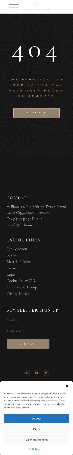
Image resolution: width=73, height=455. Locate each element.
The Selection (17, 248)
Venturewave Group (22, 287)
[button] (67, 386)
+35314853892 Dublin (26, 218)
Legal (11, 274)
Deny (36, 429)
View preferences (37, 439)
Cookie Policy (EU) (21, 280)
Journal (12, 268)
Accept (36, 418)
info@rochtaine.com (25, 225)
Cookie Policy (34, 449)
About (12, 255)
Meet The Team (18, 261)
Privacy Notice (18, 293)
